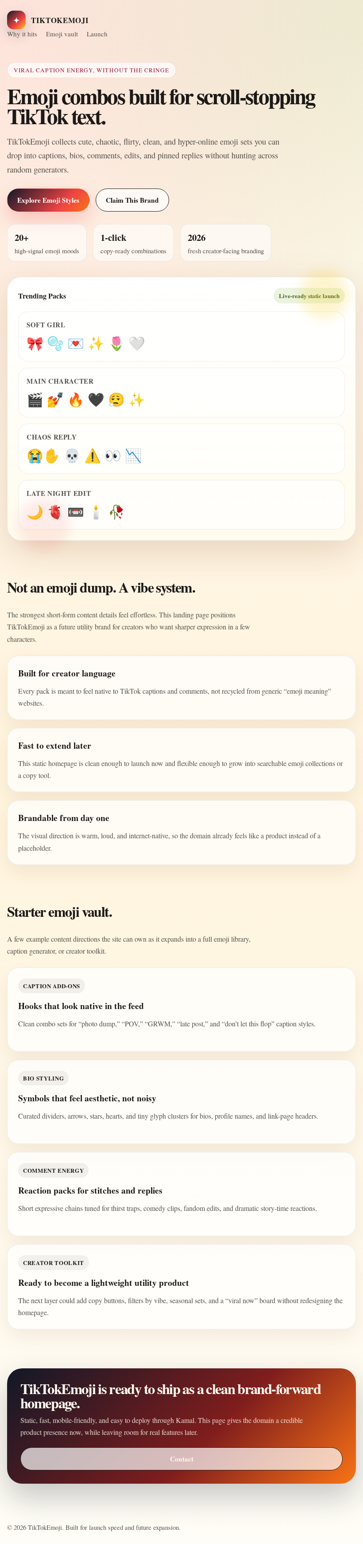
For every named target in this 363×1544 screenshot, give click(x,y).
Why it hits (22, 33)
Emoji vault (62, 33)
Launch (97, 33)
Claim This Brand (132, 200)
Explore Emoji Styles (48, 200)
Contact (181, 1459)
